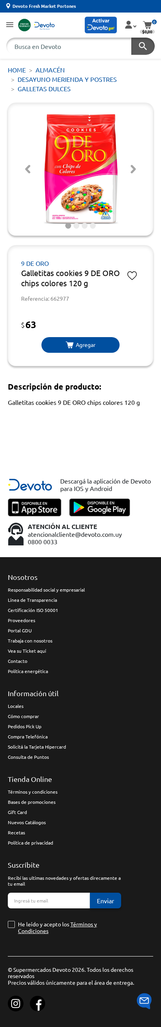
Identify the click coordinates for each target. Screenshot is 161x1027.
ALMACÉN (50, 70)
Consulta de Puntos (28, 756)
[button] (9, 25)
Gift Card (17, 812)
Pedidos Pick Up (24, 726)
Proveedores (21, 620)
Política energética (28, 671)
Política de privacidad (30, 842)
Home (17, 70)
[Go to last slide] (27, 169)
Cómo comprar (23, 716)
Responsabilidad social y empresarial (46, 589)
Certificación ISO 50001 (33, 610)
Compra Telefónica (28, 736)
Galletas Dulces (44, 88)
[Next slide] (133, 169)
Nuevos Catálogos (27, 822)
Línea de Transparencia (32, 599)
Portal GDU (20, 630)
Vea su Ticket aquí (27, 650)
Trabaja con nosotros (30, 640)
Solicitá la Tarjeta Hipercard (37, 746)
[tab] (68, 226)
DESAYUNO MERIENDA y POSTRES (67, 79)
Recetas (16, 832)
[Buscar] (143, 46)
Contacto (17, 661)
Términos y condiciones (32, 791)
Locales (15, 706)
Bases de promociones (31, 802)
